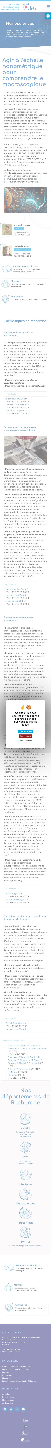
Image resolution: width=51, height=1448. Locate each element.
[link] (48, 16)
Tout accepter (25, 731)
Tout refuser (25, 736)
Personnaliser (26, 741)
